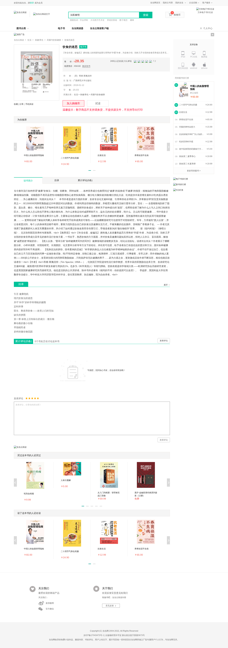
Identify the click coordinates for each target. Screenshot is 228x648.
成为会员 (39, 3)
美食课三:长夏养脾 (187, 164)
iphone (204, 68)
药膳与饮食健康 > (55, 40)
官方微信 (50, 609)
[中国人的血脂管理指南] (183, 91)
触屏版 (204, 57)
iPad (183, 57)
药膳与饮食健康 (98, 94)
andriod (193, 68)
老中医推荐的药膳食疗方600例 (191, 149)
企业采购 (193, 3)
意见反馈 (110, 605)
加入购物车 (73, 103)
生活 (76, 94)
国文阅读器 (183, 68)
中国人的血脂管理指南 (199, 87)
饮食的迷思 (69, 40)
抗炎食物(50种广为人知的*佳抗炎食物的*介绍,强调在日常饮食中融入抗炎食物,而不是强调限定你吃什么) (191, 134)
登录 (32, 3)
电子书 (61, 28)
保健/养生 (84, 94)
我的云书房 (168, 3)
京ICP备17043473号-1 (93, 635)
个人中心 (207, 28)
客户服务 (206, 3)
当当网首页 (155, 3)
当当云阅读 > (20, 40)
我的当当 (179, 3)
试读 (97, 103)
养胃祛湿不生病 (186, 119)
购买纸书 (86, 66)
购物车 (176, 14)
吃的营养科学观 (186, 141)
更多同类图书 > (194, 171)
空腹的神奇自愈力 (187, 127)
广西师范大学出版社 (82, 80)
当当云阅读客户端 (99, 28)
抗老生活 (183, 112)
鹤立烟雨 (194, 93)
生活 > (30, 40)
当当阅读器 (77, 28)
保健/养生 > (40, 40)
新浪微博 (50, 603)
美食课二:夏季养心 (187, 156)
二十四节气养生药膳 (188, 105)
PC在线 (193, 57)
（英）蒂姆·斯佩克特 (82, 76)
